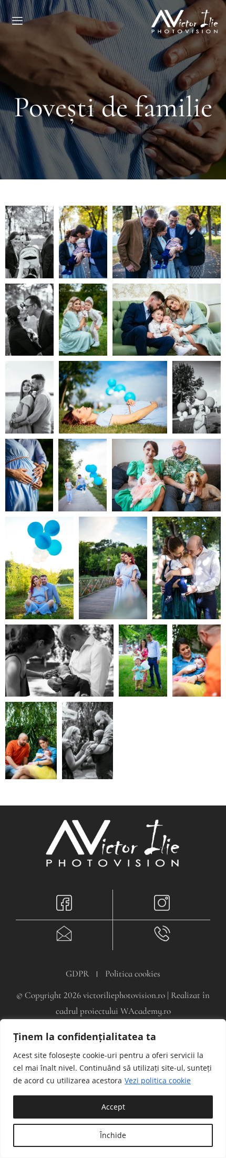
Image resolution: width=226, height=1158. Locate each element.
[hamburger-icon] (17, 22)
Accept (113, 1107)
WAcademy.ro (145, 1010)
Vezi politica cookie (158, 1080)
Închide (113, 1135)
